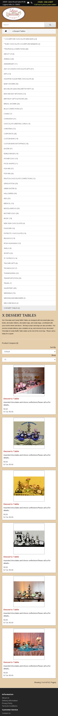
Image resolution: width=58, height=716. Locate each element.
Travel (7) (8, 283)
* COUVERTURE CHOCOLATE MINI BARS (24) (20, 39)
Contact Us (6, 713)
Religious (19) (9, 238)
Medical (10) (9, 203)
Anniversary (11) (10, 64)
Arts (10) (7, 74)
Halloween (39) (10, 193)
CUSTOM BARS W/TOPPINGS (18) (16, 143)
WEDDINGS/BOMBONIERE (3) (14, 298)
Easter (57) (8, 148)
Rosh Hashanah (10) (12, 243)
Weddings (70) (9, 293)
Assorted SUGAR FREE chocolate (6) (19, 79)
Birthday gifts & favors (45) (15, 99)
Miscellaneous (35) (12, 208)
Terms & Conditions (9, 706)
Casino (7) (8, 114)
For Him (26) (8, 173)
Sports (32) (8, 253)
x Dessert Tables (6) (12, 308)
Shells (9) (7, 248)
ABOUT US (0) (9, 54)
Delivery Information (10, 700)
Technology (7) (10, 268)
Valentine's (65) (10, 288)
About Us (5, 698)
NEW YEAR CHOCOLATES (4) (14, 223)
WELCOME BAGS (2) (11, 303)
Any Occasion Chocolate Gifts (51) (19, 69)
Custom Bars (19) (11, 139)
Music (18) (8, 218)
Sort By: (53, 347)
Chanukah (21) (10, 119)
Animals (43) (9, 59)
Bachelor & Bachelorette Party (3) (19, 89)
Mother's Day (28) (11, 213)
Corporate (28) (10, 134)
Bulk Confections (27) (13, 109)
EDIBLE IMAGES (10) (11, 153)
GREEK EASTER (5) (10, 188)
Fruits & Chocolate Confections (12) (19, 178)
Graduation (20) (11, 183)
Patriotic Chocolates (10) (15, 233)
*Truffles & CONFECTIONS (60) (16, 49)
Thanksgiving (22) (11, 273)
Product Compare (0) (10, 343)
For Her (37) (8, 168)
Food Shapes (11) (11, 163)
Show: (54, 355)
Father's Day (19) (11, 158)
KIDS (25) (7, 198)
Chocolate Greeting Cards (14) (17, 124)
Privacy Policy (7, 703)
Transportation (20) (12, 278)
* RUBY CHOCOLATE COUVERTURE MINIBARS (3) (22, 44)
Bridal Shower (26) (12, 104)
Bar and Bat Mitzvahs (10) (15, 94)
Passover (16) (9, 228)
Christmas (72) (10, 129)
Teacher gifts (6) (11, 263)
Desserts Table (11, 398)
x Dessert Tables (19, 31)
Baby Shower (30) (11, 84)
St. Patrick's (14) (10, 258)
